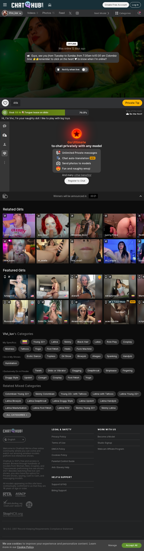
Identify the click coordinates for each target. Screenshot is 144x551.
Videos (32, 13)
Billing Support (59, 490)
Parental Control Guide (63, 461)
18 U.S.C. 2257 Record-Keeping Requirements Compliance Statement (38, 529)
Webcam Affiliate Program (111, 449)
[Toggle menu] (5, 4)
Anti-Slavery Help (60, 467)
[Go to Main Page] (27, 4)
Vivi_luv (8, 334)
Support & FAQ (59, 484)
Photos (48, 13)
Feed (62, 13)
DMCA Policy (58, 449)
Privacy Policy (59, 437)
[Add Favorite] (5, 102)
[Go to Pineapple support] (29, 504)
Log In (135, 5)
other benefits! (82, 175)
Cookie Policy (25, 547)
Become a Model (106, 437)
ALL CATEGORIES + (16, 415)
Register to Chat (76, 180)
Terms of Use (58, 443)
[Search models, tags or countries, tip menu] (139, 13)
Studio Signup (105, 443)
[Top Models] (49, 4)
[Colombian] (25, 342)
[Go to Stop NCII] (13, 514)
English (11, 439)
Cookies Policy (59, 455)
